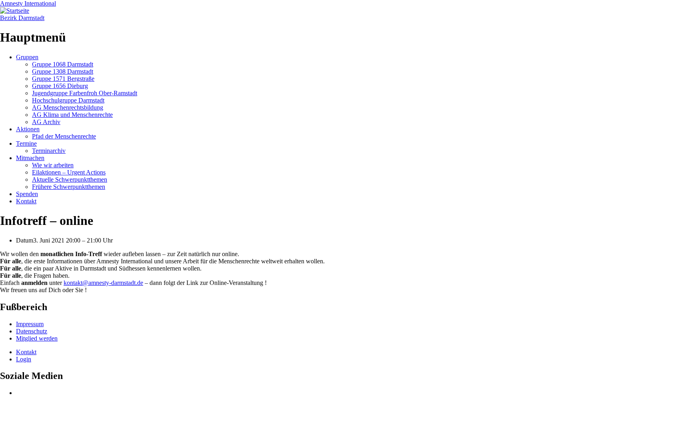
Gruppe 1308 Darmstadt (62, 71)
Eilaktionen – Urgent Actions (69, 172)
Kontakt (26, 201)
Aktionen (28, 129)
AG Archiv (46, 121)
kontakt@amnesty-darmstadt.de (103, 282)
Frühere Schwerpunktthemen (68, 186)
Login (23, 359)
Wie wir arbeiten (53, 165)
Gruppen (27, 57)
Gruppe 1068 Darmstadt (62, 64)
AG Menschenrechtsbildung (67, 107)
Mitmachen (30, 157)
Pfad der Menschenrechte (64, 136)
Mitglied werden (37, 338)
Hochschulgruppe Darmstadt (68, 100)
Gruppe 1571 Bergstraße (63, 78)
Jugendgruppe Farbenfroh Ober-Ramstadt (84, 93)
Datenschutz (31, 331)
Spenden (27, 193)
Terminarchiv (49, 150)
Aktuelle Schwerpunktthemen (69, 179)
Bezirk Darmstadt (22, 17)
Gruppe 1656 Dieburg (60, 85)
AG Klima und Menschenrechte (72, 114)
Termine (26, 143)
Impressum (30, 324)
